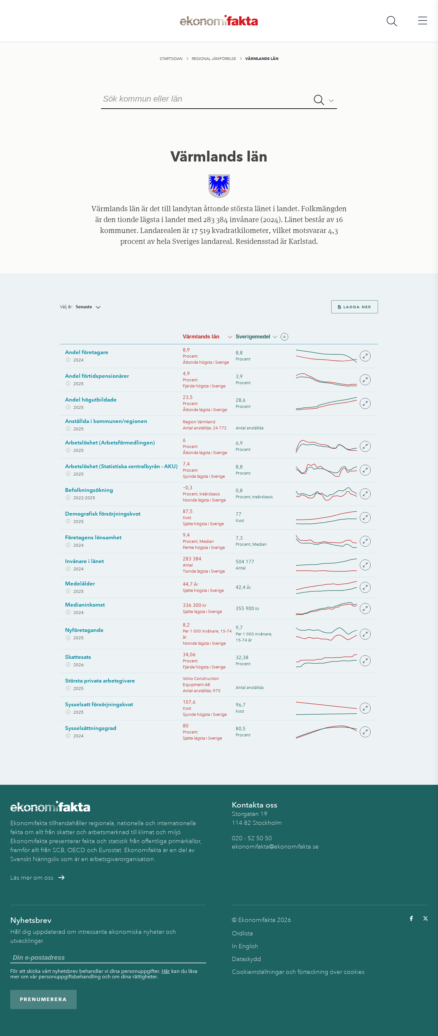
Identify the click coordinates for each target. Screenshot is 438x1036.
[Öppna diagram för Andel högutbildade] (332, 403)
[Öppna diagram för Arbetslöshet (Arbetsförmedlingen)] (332, 446)
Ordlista (242, 933)
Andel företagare (86, 352)
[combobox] (219, 98)
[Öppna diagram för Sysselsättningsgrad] (332, 732)
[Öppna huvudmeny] (422, 21)
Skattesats (78, 657)
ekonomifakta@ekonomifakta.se (275, 846)
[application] (326, 356)
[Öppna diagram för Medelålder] (332, 587)
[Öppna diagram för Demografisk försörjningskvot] (332, 518)
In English (245, 946)
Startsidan (171, 58)
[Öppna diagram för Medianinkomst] (332, 609)
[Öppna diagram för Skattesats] (332, 661)
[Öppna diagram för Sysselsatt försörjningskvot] (332, 708)
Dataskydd (246, 959)
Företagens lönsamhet (93, 537)
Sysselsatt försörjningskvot (99, 704)
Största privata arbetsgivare (100, 680)
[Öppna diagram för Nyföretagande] (332, 634)
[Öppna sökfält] (392, 21)
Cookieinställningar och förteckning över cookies (298, 972)
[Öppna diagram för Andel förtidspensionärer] (332, 380)
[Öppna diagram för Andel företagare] (332, 356)
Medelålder (80, 583)
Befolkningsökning (89, 490)
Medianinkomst (85, 604)
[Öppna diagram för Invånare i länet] (332, 565)
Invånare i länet (84, 561)
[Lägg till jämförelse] (284, 337)
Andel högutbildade (91, 399)
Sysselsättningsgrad (90, 728)
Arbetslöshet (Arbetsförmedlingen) (110, 442)
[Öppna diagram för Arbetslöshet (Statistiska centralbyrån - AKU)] (332, 470)
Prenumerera (43, 999)
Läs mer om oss (31, 878)
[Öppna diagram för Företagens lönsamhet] (332, 541)
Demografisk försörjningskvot (102, 513)
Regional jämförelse (214, 58)
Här (166, 971)
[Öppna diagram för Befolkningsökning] (332, 494)
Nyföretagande (84, 630)
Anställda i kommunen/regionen (106, 421)
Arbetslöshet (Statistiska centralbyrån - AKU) (121, 466)
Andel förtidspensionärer (97, 376)
